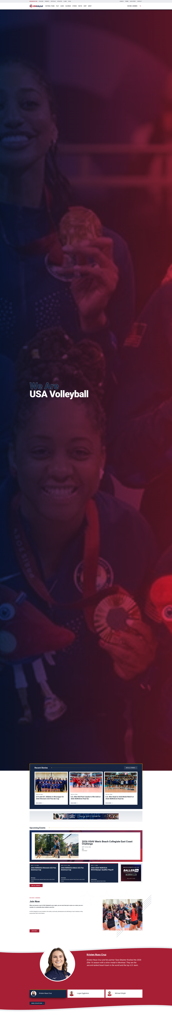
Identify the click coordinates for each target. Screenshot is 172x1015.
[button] (48, 994)
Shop (85, 6)
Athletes (59, 1)
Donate (122, 1)
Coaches (41, 1)
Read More (39, 803)
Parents (47, 1)
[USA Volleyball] (36, 6)
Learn (62, 6)
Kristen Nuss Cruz (96, 954)
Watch (80, 6)
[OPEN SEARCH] (140, 6)
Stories (74, 6)
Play (57, 6)
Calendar (68, 6)
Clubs (65, 1)
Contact (139, 1)
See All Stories (130, 767)
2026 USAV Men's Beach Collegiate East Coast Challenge (107, 842)
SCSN (69, 1)
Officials (53, 1)
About (90, 6)
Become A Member (132, 6)
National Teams (50, 6)
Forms (126, 1)
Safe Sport (133, 1)
